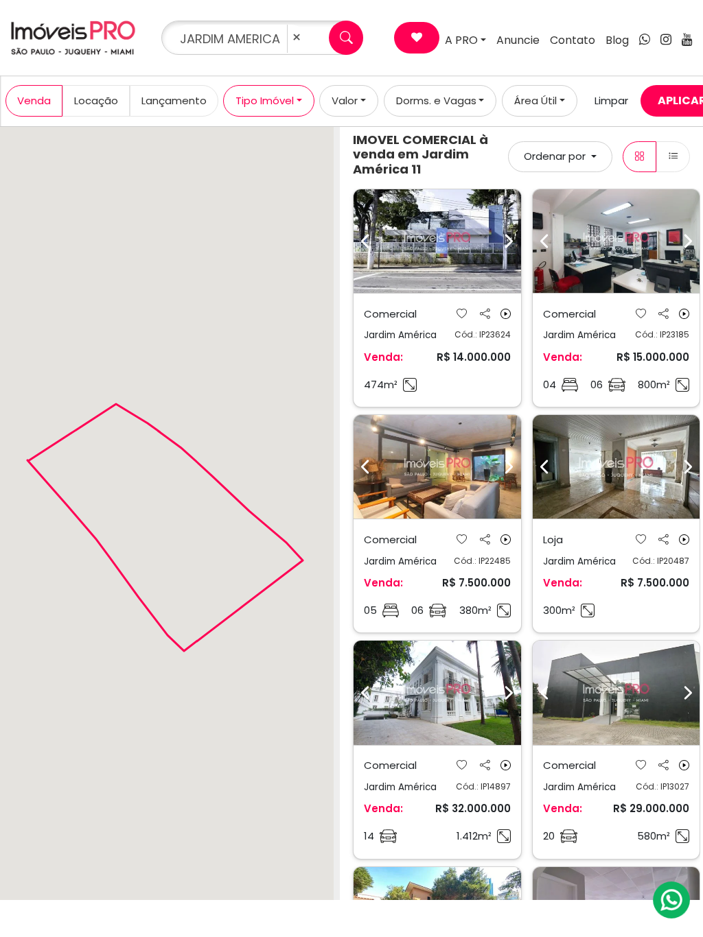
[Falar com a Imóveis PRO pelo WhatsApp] (672, 900)
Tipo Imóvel (264, 100)
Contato (572, 40)
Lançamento (174, 100)
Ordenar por (556, 156)
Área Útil (535, 100)
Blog (617, 40)
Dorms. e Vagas (436, 100)
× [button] (296, 37)
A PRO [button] (461, 40)
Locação (96, 100)
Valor (345, 100)
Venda (34, 100)
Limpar (611, 100)
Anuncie (518, 40)
